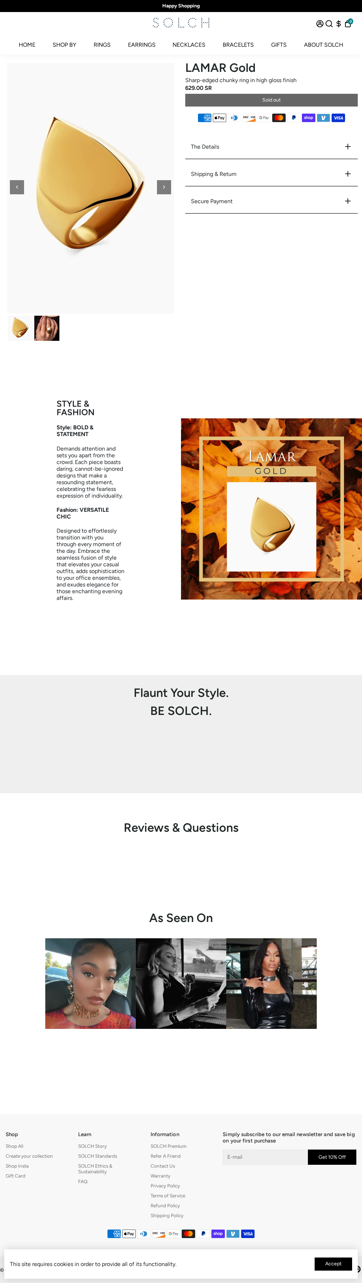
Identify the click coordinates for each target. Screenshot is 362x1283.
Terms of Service (168, 1195)
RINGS (102, 44)
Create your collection (29, 1156)
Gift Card (15, 1176)
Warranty (160, 1176)
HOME (27, 44)
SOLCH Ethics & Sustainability (95, 1168)
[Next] (164, 187)
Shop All (14, 1146)
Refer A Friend (166, 1156)
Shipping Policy (167, 1215)
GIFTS (279, 44)
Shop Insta (17, 1166)
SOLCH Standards (97, 1156)
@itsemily (181, 1045)
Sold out (271, 100)
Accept (333, 1264)
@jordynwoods (90, 1045)
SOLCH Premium (168, 1146)
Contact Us (163, 1166)
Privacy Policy (165, 1186)
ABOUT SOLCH (323, 44)
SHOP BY (64, 44)
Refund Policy (165, 1205)
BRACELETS (238, 44)
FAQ (83, 1181)
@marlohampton (271, 1045)
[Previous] (17, 187)
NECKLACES (189, 44)
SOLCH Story (92, 1146)
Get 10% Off (332, 1157)
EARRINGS (142, 44)
